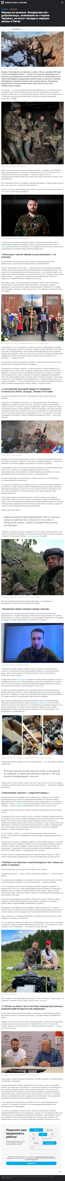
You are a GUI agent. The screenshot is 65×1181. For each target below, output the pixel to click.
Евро (36, 1130)
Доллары (50, 1130)
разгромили (42, 703)
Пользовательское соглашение (40, 1176)
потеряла (17, 804)
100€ (33, 1138)
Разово (36, 1143)
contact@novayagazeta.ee (31, 1159)
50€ (52, 1134)
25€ (42, 1134)
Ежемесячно (49, 1143)
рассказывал (34, 536)
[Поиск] (62, 2)
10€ (33, 1134)
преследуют (21, 679)
